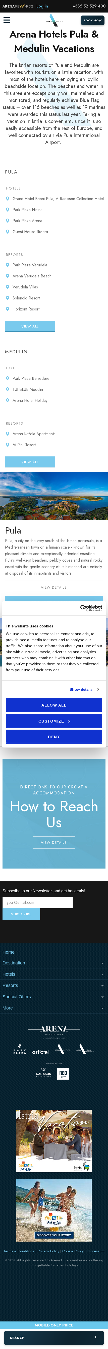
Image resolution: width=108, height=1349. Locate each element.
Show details (81, 689)
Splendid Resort (26, 298)
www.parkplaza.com (20, 1049)
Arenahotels (85, 1049)
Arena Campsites (62, 1049)
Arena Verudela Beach (32, 276)
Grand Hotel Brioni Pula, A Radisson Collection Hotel (58, 199)
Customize (51, 721)
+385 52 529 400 (89, 6)
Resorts (14, 254)
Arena (54, 1032)
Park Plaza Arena (27, 221)
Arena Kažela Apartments (34, 434)
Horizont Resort (26, 309)
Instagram (20, 932)
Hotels (13, 188)
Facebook (88, 932)
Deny (54, 737)
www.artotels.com (40, 1052)
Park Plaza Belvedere (31, 378)
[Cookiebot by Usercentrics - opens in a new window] (80, 608)
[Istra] (54, 1142)
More (8, 1007)
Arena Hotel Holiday (30, 400)
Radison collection (43, 1074)
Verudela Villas (25, 287)
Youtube (54, 932)
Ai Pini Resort (24, 445)
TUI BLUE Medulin (28, 389)
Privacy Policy (48, 1251)
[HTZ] (54, 1211)
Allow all (54, 705)
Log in (42, 6)
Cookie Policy (73, 1251)
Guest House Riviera (30, 232)
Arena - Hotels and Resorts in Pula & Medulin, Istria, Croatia (54, 20)
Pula (13, 530)
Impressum (95, 1251)
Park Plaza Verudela (30, 265)
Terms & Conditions (19, 1251)
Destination (14, 962)
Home (9, 952)
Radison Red (64, 1074)
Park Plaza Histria (27, 210)
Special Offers (17, 996)
